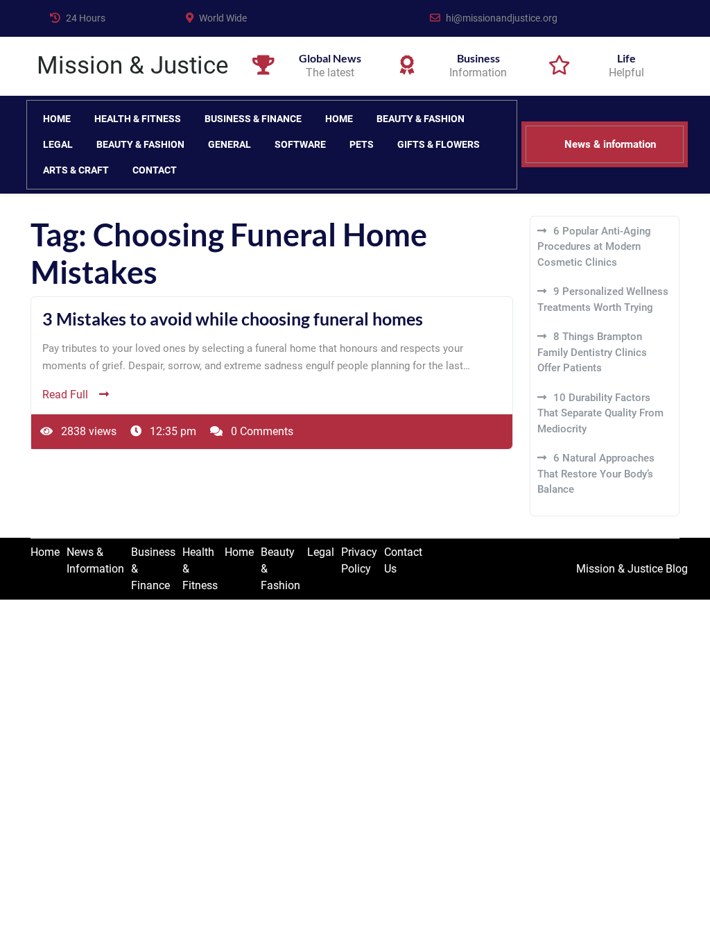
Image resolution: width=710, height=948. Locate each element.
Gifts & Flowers (438, 144)
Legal (58, 144)
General (229, 144)
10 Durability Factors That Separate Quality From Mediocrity (600, 413)
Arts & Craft (76, 170)
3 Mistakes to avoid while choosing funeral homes (232, 318)
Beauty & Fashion (420, 118)
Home (57, 118)
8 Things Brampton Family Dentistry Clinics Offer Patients (592, 352)
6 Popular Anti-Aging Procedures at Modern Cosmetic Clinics (594, 247)
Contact (154, 170)
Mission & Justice (133, 65)
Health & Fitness (137, 118)
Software (300, 144)
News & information (610, 144)
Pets (361, 144)
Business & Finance (253, 118)
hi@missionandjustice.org (501, 18)
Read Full (65, 394)
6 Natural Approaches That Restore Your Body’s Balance (596, 474)
